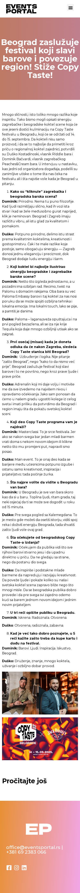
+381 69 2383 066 (26, 852)
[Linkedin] (24, 867)
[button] (70, 7)
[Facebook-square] (9, 867)
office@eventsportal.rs (33, 847)
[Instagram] (16, 867)
